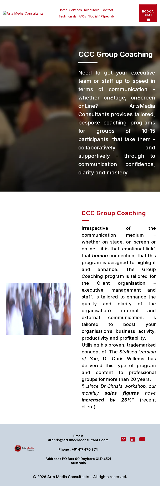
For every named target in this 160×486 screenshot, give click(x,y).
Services (75, 10)
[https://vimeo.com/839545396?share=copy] (124, 439)
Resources (92, 10)
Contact (107, 10)
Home (63, 10)
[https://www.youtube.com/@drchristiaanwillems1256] (143, 439)
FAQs (82, 16)
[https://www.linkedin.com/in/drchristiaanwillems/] (133, 439)
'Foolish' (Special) (101, 16)
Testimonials (67, 16)
